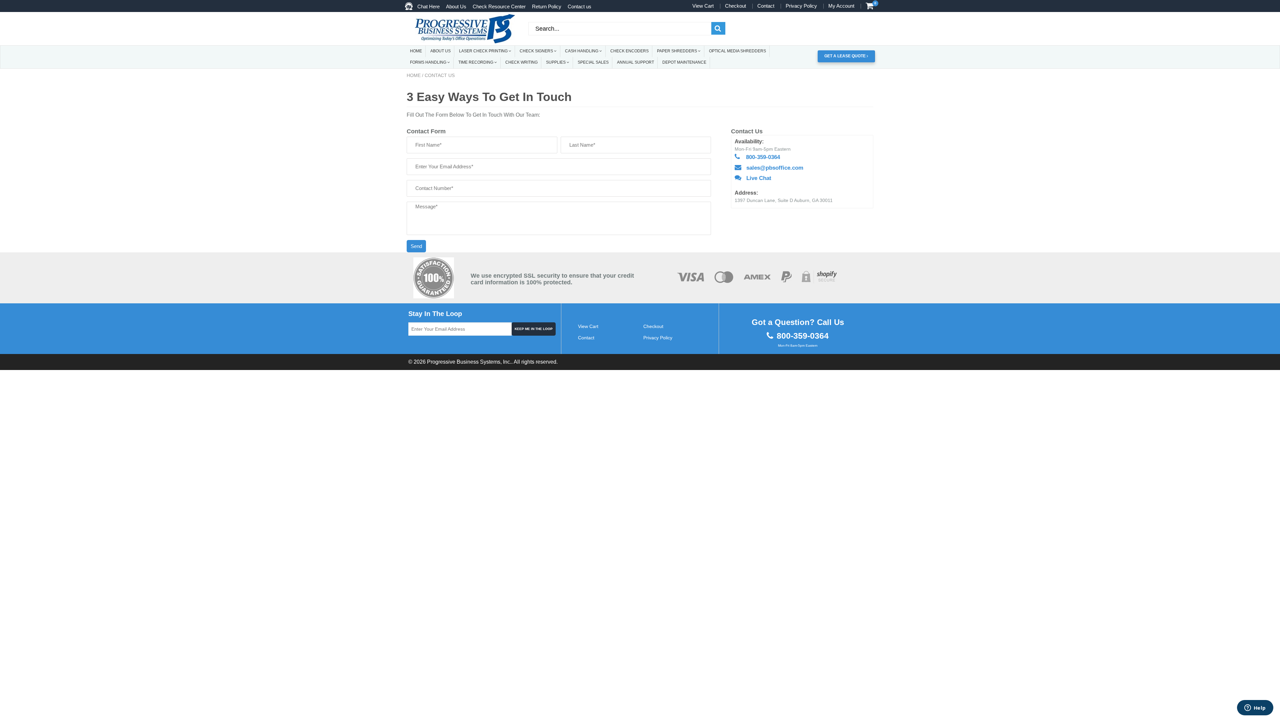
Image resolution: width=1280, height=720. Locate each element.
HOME (416, 51)
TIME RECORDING (476, 62)
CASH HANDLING (582, 51)
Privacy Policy (801, 5)
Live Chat (758, 178)
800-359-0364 (763, 157)
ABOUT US (440, 51)
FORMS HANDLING (428, 62)
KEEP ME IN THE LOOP (534, 329)
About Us (456, 6)
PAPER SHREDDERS (677, 51)
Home (414, 75)
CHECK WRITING (521, 62)
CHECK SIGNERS (537, 51)
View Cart (703, 5)
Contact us (579, 6)
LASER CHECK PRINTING (484, 51)
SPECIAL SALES (593, 62)
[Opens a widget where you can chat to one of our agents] (1255, 708)
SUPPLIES (556, 62)
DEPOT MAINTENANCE (684, 62)
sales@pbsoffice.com (774, 168)
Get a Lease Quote (845, 56)
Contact (765, 5)
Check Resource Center (499, 6)
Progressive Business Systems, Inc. (469, 362)
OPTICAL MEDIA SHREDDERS (737, 51)
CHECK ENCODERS (629, 51)
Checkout (735, 5)
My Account (841, 5)
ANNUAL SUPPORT (635, 62)
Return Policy (546, 6)
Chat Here (428, 6)
